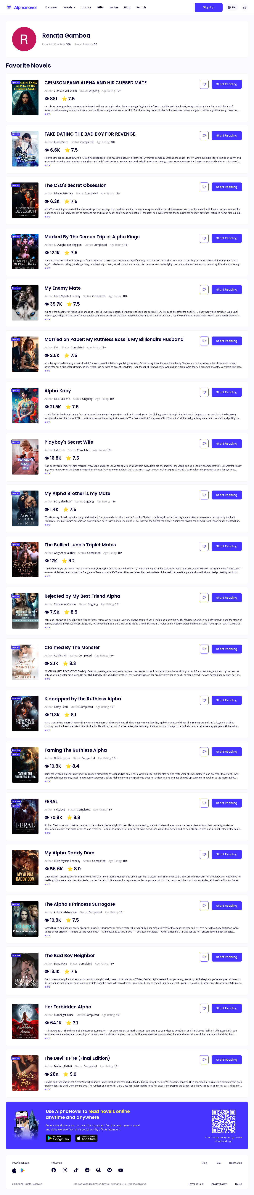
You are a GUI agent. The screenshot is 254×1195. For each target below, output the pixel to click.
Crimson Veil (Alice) (65, 90)
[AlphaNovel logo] (21, 7)
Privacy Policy (219, 1184)
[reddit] (87, 1170)
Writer (114, 7)
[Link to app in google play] (23, 1170)
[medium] (109, 1170)
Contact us (235, 1162)
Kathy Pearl (61, 707)
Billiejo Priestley (63, 193)
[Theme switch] (244, 7)
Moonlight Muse (64, 1015)
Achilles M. (60, 655)
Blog (127, 7)
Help (218, 1162)
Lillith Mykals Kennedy (67, 296)
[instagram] (65, 1170)
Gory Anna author (64, 553)
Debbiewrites (62, 758)
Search (141, 7)
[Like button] (204, 84)
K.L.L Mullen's (62, 399)
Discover (51, 7)
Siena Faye (60, 963)
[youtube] (120, 1170)
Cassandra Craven (65, 604)
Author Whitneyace (65, 912)
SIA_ (56, 347)
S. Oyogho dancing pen (68, 244)
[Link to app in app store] (14, 1170)
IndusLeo (59, 450)
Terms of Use (195, 1184)
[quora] (98, 1170)
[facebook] (54, 1170)
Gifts (100, 7)
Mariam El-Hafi (63, 1066)
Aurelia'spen (61, 142)
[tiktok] (76, 1170)
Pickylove (59, 809)
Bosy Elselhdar (63, 501)
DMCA (238, 1184)
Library (86, 7)
